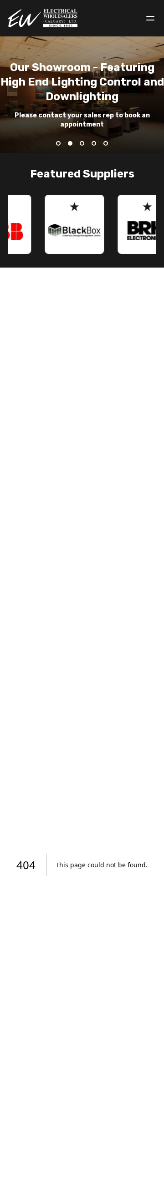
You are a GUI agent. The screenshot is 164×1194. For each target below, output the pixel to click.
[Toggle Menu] (150, 18)
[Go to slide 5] (105, 143)
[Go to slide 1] (58, 143)
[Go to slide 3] (82, 143)
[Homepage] (43, 18)
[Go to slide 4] (94, 143)
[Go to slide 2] (70, 143)
